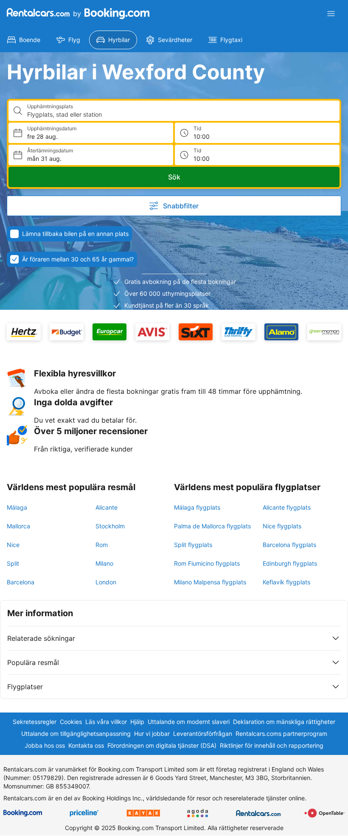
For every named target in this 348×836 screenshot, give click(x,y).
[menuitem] (24, 40)
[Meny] (331, 13)
